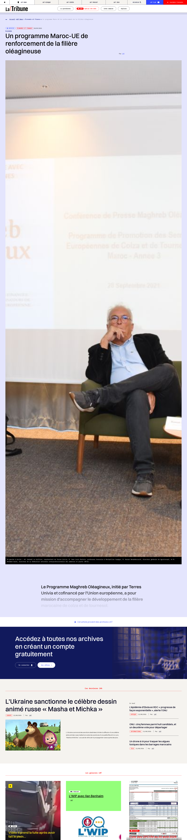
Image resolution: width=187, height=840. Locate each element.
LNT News (24, 2)
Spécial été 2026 (87, 8)
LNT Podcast (94, 2)
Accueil (12, 19)
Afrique (133, 714)
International (136, 731)
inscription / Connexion (176, 2)
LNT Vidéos (70, 2)
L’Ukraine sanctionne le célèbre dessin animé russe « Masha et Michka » (61, 705)
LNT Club (153, 2)
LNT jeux (116, 2)
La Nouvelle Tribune (16, 8)
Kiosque (135, 831)
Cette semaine (108, 8)
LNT (123, 54)
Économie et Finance (32, 19)
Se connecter (24, 665)
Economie (8, 31)
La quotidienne (65, 8)
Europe (9, 715)
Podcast (76, 791)
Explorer (124, 8)
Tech (132, 748)
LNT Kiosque (47, 2)
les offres (45, 665)
